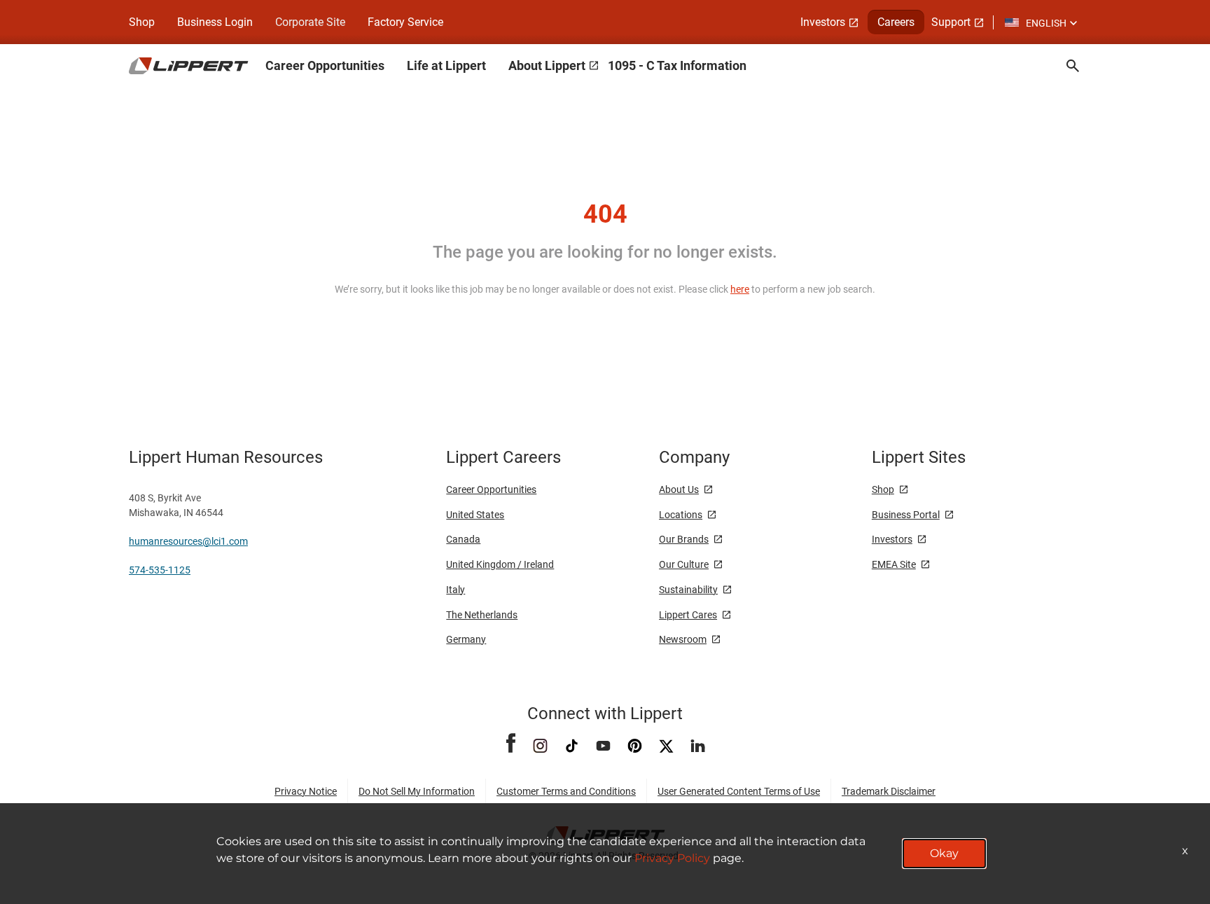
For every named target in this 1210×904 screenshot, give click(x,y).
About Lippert (546, 65)
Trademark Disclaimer (889, 791)
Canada (463, 539)
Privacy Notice (305, 791)
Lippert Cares (688, 614)
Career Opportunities (324, 65)
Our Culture (684, 564)
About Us (679, 489)
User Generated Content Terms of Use (739, 791)
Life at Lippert (446, 65)
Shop (142, 22)
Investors (822, 22)
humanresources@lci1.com (188, 541)
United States (475, 514)
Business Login (215, 22)
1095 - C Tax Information (677, 65)
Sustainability (688, 589)
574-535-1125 (159, 570)
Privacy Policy (672, 858)
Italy (455, 589)
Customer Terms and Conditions (566, 791)
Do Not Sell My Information (417, 791)
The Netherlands (481, 614)
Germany (466, 639)
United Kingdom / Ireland (500, 564)
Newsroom (683, 639)
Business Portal (906, 514)
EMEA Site (894, 564)
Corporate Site (310, 22)
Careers (896, 22)
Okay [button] (944, 853)
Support (951, 22)
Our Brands (684, 539)
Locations (680, 514)
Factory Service (405, 22)
